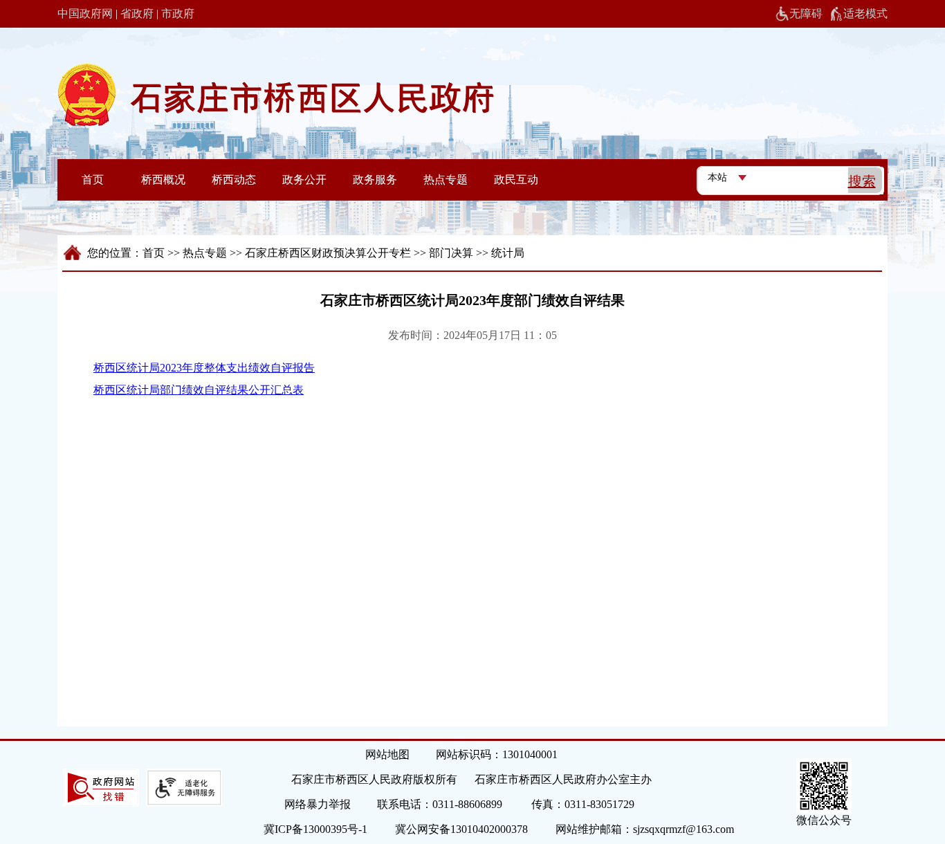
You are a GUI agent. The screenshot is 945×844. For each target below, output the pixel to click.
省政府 (137, 13)
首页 (154, 253)
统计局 (507, 253)
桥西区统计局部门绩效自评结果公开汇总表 (198, 390)
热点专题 (205, 253)
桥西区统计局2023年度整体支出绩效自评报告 (204, 368)
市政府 (177, 13)
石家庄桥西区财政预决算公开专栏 (328, 253)
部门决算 (451, 253)
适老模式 (865, 13)
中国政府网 (85, 13)
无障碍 (806, 13)
